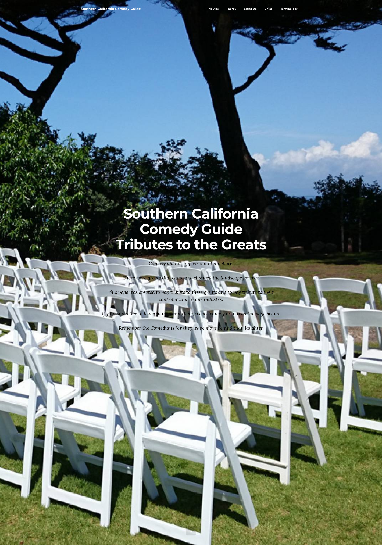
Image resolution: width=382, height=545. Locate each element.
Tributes (213, 8)
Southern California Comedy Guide (111, 9)
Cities (268, 8)
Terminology (288, 8)
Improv (231, 8)
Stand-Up (250, 8)
